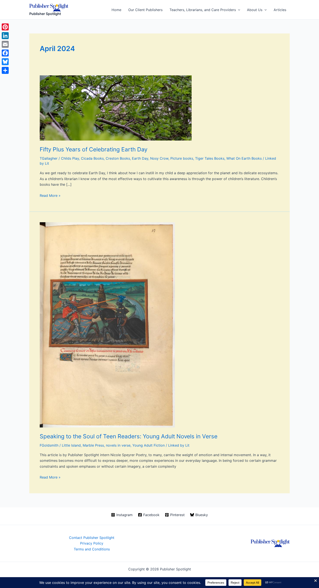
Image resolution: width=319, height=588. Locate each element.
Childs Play (70, 158)
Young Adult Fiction (148, 445)
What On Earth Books (244, 158)
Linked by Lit (178, 445)
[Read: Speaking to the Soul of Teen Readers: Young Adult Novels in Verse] (107, 324)
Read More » (50, 195)
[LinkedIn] (5, 35)
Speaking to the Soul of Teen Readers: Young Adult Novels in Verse (128, 436)
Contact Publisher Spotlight (91, 537)
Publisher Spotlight (45, 14)
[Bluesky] (5, 61)
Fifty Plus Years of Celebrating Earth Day (93, 149)
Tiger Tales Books (209, 158)
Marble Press (93, 445)
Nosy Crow (159, 158)
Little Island (71, 445)
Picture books (181, 158)
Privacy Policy (91, 543)
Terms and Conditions (92, 549)
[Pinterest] (5, 27)
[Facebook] (5, 53)
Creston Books (118, 158)
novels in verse (118, 445)
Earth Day (140, 158)
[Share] (5, 70)
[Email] (5, 44)
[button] (238, 9)
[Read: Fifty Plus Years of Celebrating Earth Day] (116, 107)
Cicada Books (92, 158)
